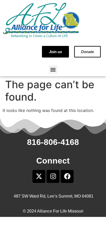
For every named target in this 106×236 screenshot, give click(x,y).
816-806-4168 (53, 142)
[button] (53, 69)
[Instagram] (53, 176)
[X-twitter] (38, 176)
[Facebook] (67, 176)
